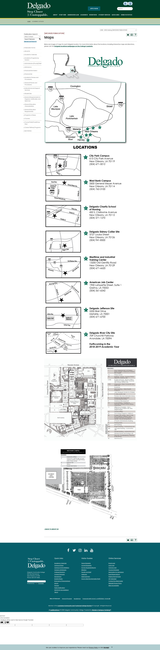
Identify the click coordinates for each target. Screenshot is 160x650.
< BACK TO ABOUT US (51, 529)
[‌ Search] (132, 7)
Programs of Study (30, 115)
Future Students (86, 563)
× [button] (112, 647)
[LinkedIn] (86, 550)
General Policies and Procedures (31, 83)
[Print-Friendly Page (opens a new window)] (131, 34)
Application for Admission (116, 572)
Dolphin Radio (58, 579)
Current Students (86, 565)
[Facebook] (68, 550)
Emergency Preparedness (62, 581)
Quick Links (115, 15)
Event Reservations (114, 574)
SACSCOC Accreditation (61, 590)
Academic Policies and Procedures (31, 78)
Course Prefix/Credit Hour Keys (32, 123)
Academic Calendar (31, 54)
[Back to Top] (157, 648)
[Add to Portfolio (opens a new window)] (127, 34)
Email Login (112, 563)
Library (56, 583)
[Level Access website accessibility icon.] (128, 3)
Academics (84, 15)
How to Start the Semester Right (90, 579)
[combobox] (118, 30)
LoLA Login (111, 565)
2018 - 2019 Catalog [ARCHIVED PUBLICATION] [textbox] (113, 30)
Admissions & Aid (73, 15)
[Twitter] (74, 550)
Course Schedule (114, 570)
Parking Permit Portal (115, 576)
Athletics (83, 570)
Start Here (62, 15)
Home (28, 21)
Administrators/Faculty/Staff (33, 63)
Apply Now (94, 8)
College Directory (59, 572)
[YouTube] (91, 550)
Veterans (84, 574)
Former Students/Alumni (88, 568)
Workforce (93, 15)
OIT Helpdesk (112, 579)
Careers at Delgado (60, 570)
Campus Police (58, 565)
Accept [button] (106, 647)
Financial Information (31, 70)
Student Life (28, 93)
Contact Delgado (59, 574)
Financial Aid (28, 74)
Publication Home (30, 48)
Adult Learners (85, 576)
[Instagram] (80, 550)
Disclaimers (57, 576)
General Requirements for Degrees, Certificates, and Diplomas (32, 99)
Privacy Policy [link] (93, 648)
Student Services (104, 15)
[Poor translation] (7, 622)
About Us (27, 51)
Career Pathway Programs (33, 127)
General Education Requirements (30, 110)
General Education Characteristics (30, 105)
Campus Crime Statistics (61, 568)
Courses (27, 118)
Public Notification (59, 588)
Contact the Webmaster (116, 581)
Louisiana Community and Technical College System (75, 606)
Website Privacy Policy (115, 583)
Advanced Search (30, 41)
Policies (56, 585)
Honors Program (67, 598)
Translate (41, 583)
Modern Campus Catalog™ (101, 610)
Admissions (28, 67)
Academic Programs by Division (32, 59)
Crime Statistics (126, 15)
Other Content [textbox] (29, 37)
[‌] (39, 9)
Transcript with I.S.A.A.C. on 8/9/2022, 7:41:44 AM (96, 598)
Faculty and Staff (86, 572)
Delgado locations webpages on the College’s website (73, 46)
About (55, 15)
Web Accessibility (114, 585)
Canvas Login (113, 568)
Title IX (56, 592)
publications (54, 610)
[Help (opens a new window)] (135, 34)
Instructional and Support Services (32, 89)
